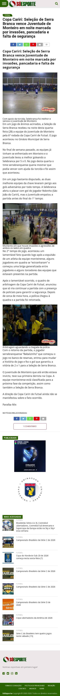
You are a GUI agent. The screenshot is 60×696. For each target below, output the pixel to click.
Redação (51, 686)
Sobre (41, 689)
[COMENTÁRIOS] (46, 43)
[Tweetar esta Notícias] (20, 43)
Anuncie (32, 689)
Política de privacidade (35, 686)
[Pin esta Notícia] (33, 43)
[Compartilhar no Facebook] (13, 43)
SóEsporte (7, 693)
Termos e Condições (13, 686)
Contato (22, 689)
